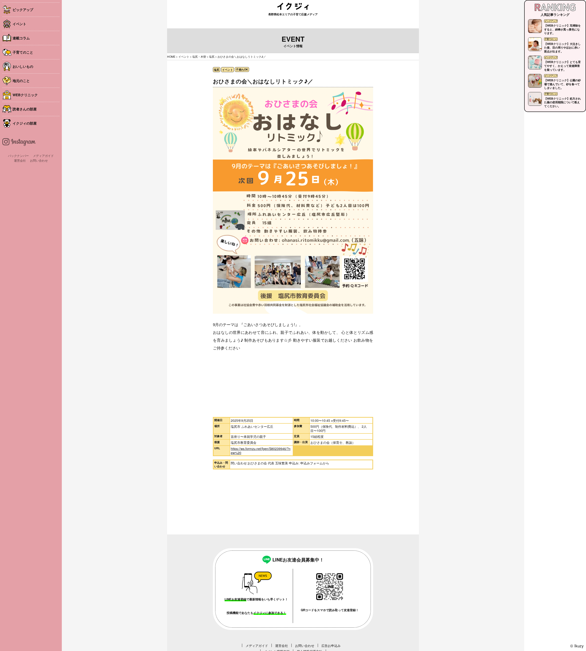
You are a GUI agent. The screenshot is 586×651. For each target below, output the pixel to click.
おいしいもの (23, 66)
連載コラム (21, 38)
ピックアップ (23, 9)
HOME (171, 56)
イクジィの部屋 (25, 123)
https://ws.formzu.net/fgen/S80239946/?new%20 (260, 450)
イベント (19, 23)
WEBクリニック (25, 94)
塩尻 (211, 56)
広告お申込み (331, 645)
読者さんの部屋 (25, 109)
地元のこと (21, 80)
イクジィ (293, 6)
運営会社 (20, 160)
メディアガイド (43, 155)
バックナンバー (18, 155)
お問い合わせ (39, 160)
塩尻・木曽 (199, 56)
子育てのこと (23, 52)
